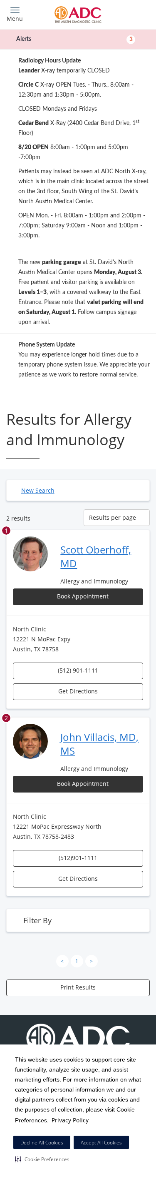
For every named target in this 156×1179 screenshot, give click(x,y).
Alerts (74, 39)
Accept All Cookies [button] (101, 1142)
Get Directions (78, 691)
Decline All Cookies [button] (41, 1142)
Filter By (37, 920)
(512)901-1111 (78, 858)
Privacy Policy (70, 1120)
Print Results (78, 987)
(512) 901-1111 (78, 670)
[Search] (132, 13)
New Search (37, 490)
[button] (42, 1159)
